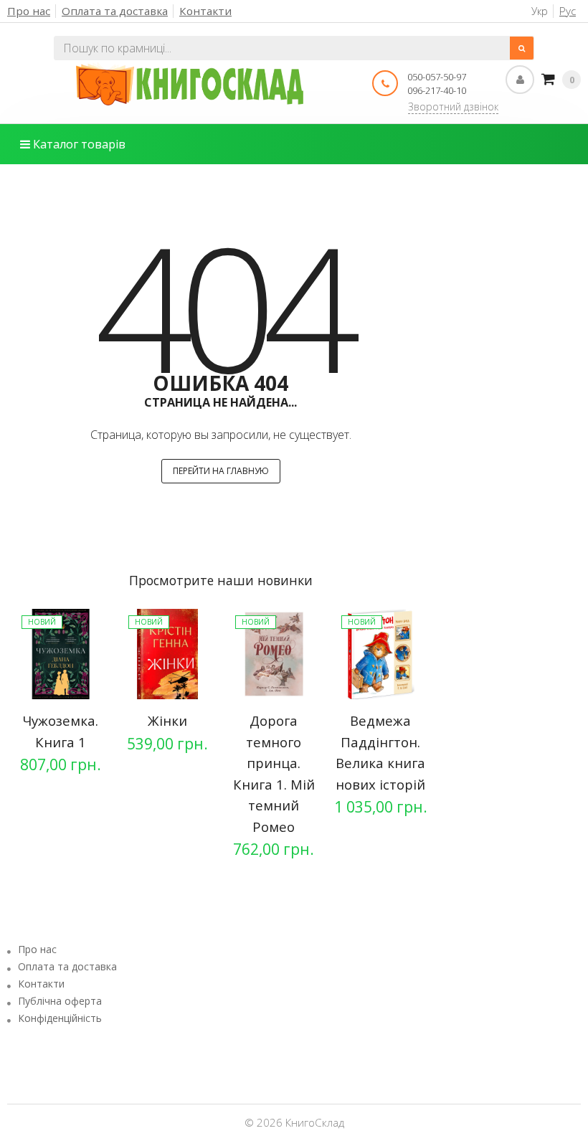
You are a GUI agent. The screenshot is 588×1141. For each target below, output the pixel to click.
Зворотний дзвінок (453, 106)
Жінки (167, 720)
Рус (567, 11)
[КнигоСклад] (189, 83)
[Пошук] (522, 48)
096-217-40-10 (436, 90)
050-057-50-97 (436, 76)
